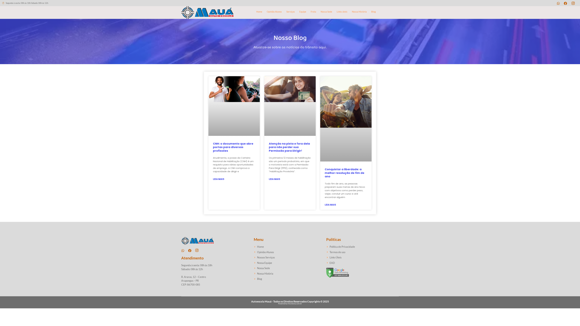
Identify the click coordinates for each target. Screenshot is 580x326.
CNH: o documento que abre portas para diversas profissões (233, 147)
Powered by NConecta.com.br (290, 303)
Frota (313, 11)
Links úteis (342, 11)
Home (259, 11)
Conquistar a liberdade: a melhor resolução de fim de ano (344, 172)
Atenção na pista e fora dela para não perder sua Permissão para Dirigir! (289, 147)
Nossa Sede (326, 11)
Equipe (302, 11)
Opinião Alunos (274, 11)
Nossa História (359, 11)
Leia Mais (218, 179)
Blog (373, 11)
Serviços (290, 11)
